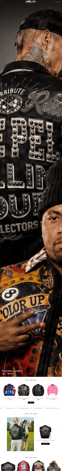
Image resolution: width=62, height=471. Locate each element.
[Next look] (57, 431)
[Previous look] (4, 431)
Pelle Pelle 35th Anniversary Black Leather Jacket (45, 440)
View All (31, 402)
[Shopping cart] (60, 1)
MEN (3, 373)
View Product (45, 443)
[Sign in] (58, 1)
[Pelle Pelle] (31, 1)
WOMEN (10, 373)
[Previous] (2, 390)
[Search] (56, 1)
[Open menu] (2, 1)
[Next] (60, 390)
